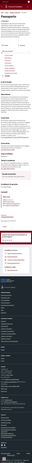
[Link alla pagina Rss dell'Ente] (5, 445)
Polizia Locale (6, 197)
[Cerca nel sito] (27, 7)
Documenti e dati (5, 298)
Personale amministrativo (7, 305)
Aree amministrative (6, 295)
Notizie (3, 350)
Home (2, 12)
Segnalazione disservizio (7, 433)
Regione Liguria (5, 1)
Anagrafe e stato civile (15, 12)
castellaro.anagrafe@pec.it (12, 205)
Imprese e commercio (6, 336)
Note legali (4, 425)
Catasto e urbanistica (6, 329)
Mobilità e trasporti (6, 339)
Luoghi (2, 358)
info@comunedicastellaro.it (13, 203)
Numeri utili (4, 391)
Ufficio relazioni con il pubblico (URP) (10, 386)
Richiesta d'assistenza (6, 437)
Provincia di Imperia (6, 420)
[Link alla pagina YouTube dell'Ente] (2, 445)
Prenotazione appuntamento (8, 435)
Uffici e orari (4, 389)
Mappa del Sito (11, 455)
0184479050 (10, 202)
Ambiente (3, 321)
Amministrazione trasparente (8, 430)
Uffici (2, 310)
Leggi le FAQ (4, 432)
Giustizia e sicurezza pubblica (8, 334)
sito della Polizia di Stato (8, 149)
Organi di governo (5, 303)
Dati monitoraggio (5, 453)
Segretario (3, 313)
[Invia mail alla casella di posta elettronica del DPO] (8, 400)
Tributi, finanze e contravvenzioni (9, 341)
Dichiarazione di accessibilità (8, 427)
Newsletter (4, 447)
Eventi (2, 361)
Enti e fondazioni (5, 300)
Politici (2, 308)
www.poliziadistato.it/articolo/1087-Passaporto (15, 137)
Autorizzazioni (4, 326)
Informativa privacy (6, 422)
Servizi (6, 12)
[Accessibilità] (4, 459)
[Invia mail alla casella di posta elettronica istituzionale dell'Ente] (12, 379)
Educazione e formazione (7, 331)
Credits (28, 453)
